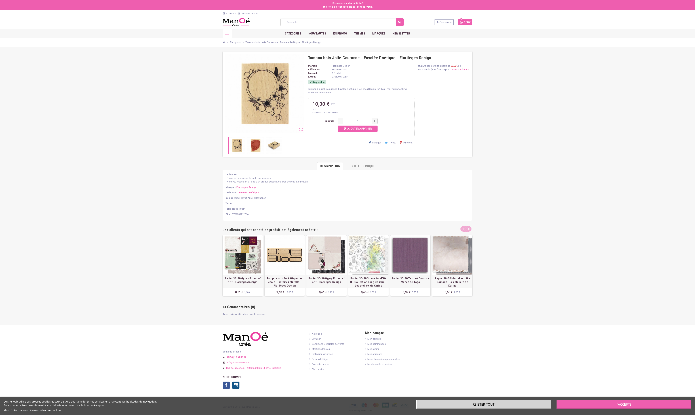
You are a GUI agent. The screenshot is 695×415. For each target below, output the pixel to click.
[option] (243, 265)
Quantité (329, 121)
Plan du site (318, 369)
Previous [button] (463, 229)
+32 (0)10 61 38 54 (236, 357)
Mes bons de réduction (379, 364)
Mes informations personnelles (383, 359)
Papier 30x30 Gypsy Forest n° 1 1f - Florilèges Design (242, 280)
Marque (312, 65)
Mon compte (374, 338)
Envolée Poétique (249, 192)
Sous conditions (460, 69)
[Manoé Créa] (236, 22)
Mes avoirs (373, 349)
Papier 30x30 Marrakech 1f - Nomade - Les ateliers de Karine (452, 282)
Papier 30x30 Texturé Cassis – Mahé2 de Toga (410, 280)
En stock (312, 73)
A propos (230, 13)
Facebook (226, 385)
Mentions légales (321, 349)
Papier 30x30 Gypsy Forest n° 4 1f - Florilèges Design (326, 280)
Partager (376, 142)
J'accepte (623, 404)
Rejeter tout (483, 404)
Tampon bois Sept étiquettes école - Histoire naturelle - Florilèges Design (285, 282)
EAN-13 (312, 76)
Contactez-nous (249, 13)
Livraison (316, 338)
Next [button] (468, 229)
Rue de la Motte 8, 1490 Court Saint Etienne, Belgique (253, 368)
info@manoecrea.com (238, 362)
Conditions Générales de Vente (328, 344)
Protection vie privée (322, 354)
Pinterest (407, 142)
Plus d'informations (16, 410)
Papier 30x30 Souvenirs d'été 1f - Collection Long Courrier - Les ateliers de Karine (368, 282)
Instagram (235, 385)
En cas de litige (320, 359)
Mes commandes (376, 344)
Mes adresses (374, 354)
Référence (314, 69)
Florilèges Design (246, 187)
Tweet (392, 142)
